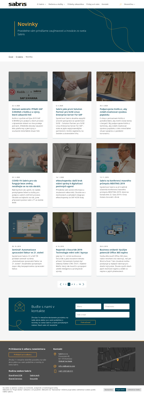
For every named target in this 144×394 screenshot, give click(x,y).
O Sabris (40, 4)
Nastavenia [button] (109, 390)
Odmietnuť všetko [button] (134, 390)
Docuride (34, 379)
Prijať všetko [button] (120, 390)
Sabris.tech (34, 375)
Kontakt (105, 4)
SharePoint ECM (15, 375)
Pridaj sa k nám (93, 4)
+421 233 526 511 (66, 371)
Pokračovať (85, 322)
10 (80, 284)
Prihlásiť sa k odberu (23, 354)
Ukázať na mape (65, 361)
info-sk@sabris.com (67, 366)
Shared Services (15, 379)
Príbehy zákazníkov (76, 4)
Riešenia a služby (56, 4)
